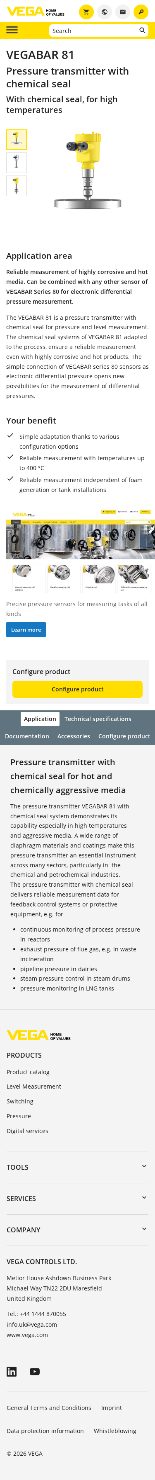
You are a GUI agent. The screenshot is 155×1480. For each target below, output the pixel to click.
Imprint (111, 1408)
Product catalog (28, 1072)
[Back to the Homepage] (39, 1035)
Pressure (19, 1116)
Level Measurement (34, 1086)
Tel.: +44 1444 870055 (36, 1314)
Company (23, 1229)
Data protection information (45, 1431)
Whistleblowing (115, 1431)
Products (24, 1055)
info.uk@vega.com (32, 1324)
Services (21, 1198)
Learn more (26, 629)
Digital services (27, 1131)
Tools (18, 1167)
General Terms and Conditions (49, 1408)
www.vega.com (27, 1335)
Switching (20, 1101)
